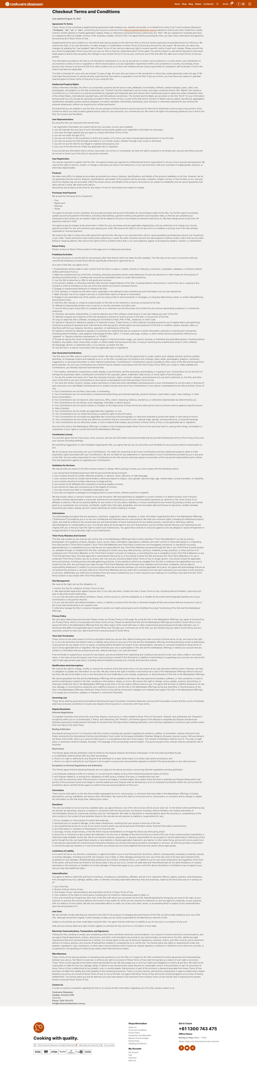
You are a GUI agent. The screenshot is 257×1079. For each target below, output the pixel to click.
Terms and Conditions (137, 1030)
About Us (132, 1027)
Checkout (132, 1058)
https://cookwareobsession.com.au (140, 30)
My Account (133, 1052)
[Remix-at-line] (192, 1048)
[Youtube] (243, 4)
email (187, 1041)
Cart (130, 1055)
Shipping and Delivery (137, 1043)
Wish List (132, 1060)
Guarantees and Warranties (139, 1035)
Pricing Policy (133, 1041)
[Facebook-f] (239, 4)
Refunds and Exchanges (138, 1038)
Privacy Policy (134, 1033)
